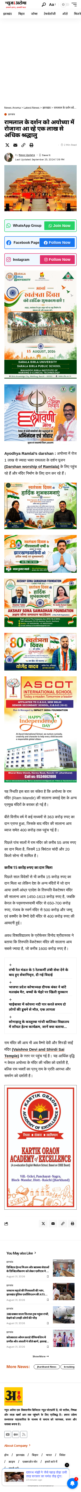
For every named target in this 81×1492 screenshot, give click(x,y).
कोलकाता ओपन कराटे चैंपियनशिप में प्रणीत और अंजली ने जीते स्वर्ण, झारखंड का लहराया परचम (27, 1339)
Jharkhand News (46, 1366)
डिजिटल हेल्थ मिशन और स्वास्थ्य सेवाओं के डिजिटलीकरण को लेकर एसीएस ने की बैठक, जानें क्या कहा (27, 1269)
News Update (27, 154)
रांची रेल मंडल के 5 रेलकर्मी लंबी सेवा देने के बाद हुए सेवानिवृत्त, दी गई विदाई (38, 972)
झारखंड (11, 114)
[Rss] (23, 1434)
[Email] (15, 145)
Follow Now (59, 242)
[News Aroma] (15, 4)
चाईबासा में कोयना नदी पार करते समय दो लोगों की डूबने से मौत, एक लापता (37, 1007)
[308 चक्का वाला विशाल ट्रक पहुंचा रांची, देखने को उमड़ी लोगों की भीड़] (64, 1314)
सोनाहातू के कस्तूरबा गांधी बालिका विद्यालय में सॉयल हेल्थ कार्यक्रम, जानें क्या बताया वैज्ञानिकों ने (39, 1024)
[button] (44, 5)
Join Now (61, 226)
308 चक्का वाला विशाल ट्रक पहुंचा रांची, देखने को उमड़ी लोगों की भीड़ (27, 1316)
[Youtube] (7, 1434)
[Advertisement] (40, 60)
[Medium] (15, 1434)
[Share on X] (7, 145)
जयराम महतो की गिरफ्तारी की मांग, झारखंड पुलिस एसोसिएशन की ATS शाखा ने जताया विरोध (25, 1292)
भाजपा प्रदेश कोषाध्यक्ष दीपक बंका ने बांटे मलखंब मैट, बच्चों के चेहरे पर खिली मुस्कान (38, 989)
